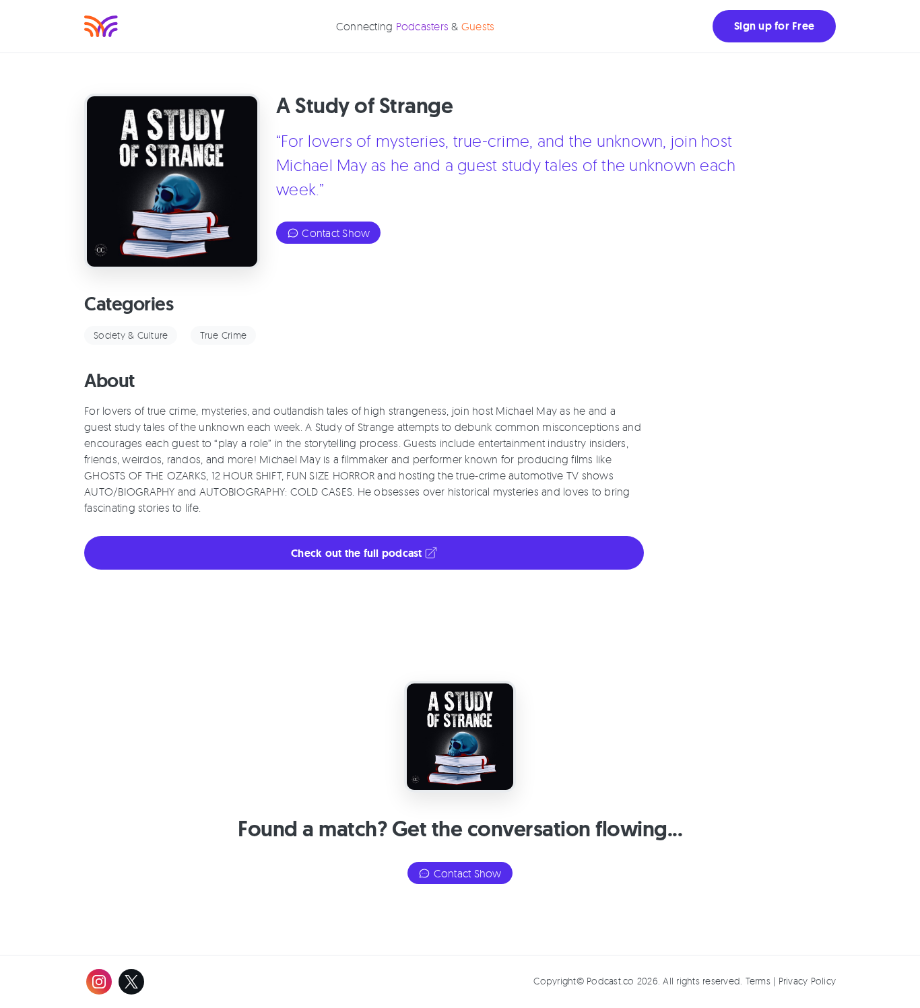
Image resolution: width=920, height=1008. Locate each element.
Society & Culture (131, 335)
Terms (758, 980)
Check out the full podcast (358, 553)
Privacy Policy (807, 980)
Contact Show (334, 233)
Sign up (774, 26)
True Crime (223, 335)
